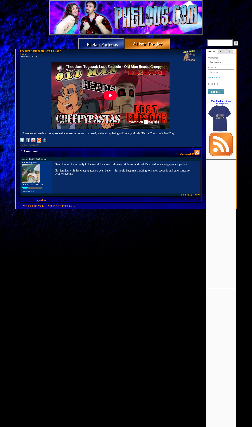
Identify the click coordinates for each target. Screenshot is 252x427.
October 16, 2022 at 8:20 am (34, 159)
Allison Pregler (147, 44)
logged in (40, 200)
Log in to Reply (190, 194)
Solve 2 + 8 (213, 84)
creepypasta (34, 145)
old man (23, 145)
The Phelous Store (221, 101)
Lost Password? (214, 77)
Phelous (23, 54)
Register (225, 51)
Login (211, 51)
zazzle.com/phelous (221, 103)
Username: (213, 57)
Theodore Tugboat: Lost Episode (40, 50)
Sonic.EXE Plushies (61, 205)
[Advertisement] (221, 215)
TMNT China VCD (30, 205)
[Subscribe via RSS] (221, 155)
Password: (213, 67)
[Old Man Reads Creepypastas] (189, 55)
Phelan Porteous (102, 44)
